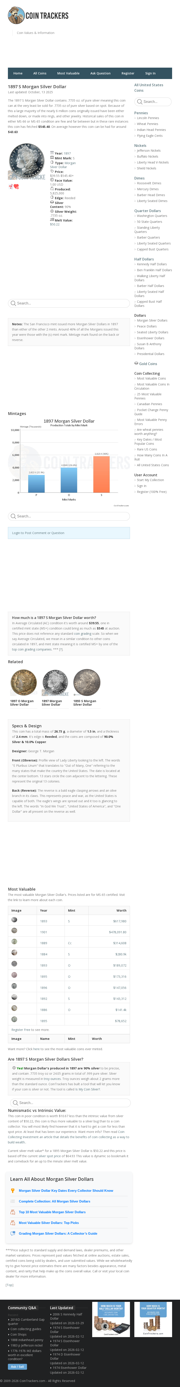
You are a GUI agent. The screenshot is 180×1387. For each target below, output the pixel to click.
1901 (43, 932)
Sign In (150, 73)
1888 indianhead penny (27, 1340)
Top (9, 1285)
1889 (43, 943)
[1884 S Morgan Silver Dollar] (22, 952)
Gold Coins (148, 363)
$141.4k (120, 1010)
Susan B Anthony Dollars (147, 346)
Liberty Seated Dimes (152, 201)
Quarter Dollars (147, 210)
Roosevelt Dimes (149, 183)
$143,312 (119, 999)
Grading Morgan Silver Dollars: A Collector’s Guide (58, 1233)
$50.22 (54, 224)
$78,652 (120, 1021)
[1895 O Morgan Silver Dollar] (22, 975)
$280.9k (120, 954)
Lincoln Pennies (148, 118)
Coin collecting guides (26, 1329)
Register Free (20, 1030)
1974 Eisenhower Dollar (69, 1368)
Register (128, 73)
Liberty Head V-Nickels (153, 162)
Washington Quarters (152, 216)
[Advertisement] (136, 36)
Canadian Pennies (149, 404)
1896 (43, 988)
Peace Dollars (147, 326)
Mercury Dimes (148, 189)
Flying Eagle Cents (150, 136)
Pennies (141, 113)
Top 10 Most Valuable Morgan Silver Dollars (52, 1212)
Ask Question (100, 73)
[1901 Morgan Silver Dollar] (22, 930)
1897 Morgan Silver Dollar (52, 703)
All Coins (39, 73)
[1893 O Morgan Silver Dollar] (22, 964)
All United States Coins (153, 465)
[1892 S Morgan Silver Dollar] (22, 997)
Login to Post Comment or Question (38, 533)
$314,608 (119, 943)
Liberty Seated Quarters (154, 243)
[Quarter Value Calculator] (153, 1319)
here (36, 1049)
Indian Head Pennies (151, 130)
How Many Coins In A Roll (150, 457)
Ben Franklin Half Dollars (154, 270)
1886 (43, 1010)
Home (17, 73)
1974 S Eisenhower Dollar (65, 1329)
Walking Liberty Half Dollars (149, 278)
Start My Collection (150, 480)
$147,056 (119, 988)
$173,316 (119, 976)
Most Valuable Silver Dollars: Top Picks (49, 1223)
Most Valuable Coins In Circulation (151, 386)
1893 (43, 921)
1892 (43, 999)
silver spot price (50, 1156)
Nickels (140, 145)
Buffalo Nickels (147, 156)
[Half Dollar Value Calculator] (111, 1319)
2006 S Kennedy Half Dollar (66, 1316)
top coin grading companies (32, 649)
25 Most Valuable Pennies (148, 396)
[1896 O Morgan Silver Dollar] (22, 986)
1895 (43, 976)
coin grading (82, 633)
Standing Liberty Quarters (147, 229)
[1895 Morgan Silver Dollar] (22, 1019)
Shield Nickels (146, 168)
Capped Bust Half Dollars (148, 303)
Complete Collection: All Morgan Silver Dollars (54, 1201)
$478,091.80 (117, 932)
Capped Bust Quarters (153, 249)
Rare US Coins (147, 449)
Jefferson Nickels (149, 150)
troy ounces (52, 1079)
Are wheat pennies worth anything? (148, 431)
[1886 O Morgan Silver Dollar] (22, 1008)
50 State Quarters (149, 222)
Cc (70, 943)
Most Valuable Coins (151, 378)
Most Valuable (68, 73)
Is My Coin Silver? (87, 1089)
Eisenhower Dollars (150, 338)
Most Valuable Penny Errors (150, 422)
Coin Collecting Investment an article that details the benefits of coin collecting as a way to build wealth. (68, 1137)
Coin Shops (19, 1334)
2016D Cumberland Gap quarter (26, 1321)
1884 (43, 954)
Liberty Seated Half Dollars (149, 294)
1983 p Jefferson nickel (27, 1345)
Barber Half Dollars (150, 286)
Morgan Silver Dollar (63, 165)
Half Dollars (144, 259)
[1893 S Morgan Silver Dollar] (22, 919)
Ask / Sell (17, 1366)
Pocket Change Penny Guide (151, 412)
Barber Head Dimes (151, 195)
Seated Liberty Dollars (152, 332)
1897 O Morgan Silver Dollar (22, 703)
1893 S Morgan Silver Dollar (84, 703)
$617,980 (119, 921)
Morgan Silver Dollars (152, 320)
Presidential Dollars (150, 354)
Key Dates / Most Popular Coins (148, 441)
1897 (67, 153)
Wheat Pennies (147, 124)
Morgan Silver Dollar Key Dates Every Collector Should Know (66, 1190)
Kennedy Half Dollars (152, 264)
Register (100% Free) (152, 492)
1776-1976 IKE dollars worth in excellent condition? (24, 1355)
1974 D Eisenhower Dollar (65, 1356)
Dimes (139, 178)
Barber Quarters (148, 237)
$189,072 (119, 965)
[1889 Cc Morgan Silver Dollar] (22, 941)
